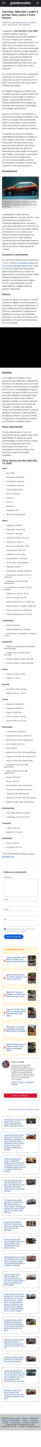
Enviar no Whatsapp (20, 1096)
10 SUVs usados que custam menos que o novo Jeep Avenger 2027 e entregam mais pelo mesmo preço (14, 1243)
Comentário (8, 877)
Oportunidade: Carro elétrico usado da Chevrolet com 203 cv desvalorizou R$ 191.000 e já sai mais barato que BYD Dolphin (14, 1279)
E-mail (6, 909)
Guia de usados (14, 1418)
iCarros (25, 854)
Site (5, 919)
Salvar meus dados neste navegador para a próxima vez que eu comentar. (21, 930)
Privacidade (29, 1109)
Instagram (29, 1082)
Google (5, 1422)
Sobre (14, 1109)
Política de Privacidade (11, 1420)
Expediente (33, 1418)
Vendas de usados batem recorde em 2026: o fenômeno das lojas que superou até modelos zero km (14, 1343)
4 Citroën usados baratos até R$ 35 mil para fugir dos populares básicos (14, 1359)
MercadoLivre (8, 857)
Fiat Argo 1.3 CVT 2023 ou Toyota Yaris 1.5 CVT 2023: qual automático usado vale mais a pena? (14, 1122)
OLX (32, 854)
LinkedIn (14, 1084)
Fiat (24, 22)
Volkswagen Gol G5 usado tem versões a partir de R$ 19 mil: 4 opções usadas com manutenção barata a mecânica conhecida (14, 1261)
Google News (15, 1422)
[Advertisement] (20, 347)
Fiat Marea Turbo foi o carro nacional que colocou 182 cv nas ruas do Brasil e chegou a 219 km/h (14, 1394)
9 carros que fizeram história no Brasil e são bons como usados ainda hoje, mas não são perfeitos (14, 1226)
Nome (6, 899)
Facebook (34, 1420)
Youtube (26, 1422)
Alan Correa (16, 22)
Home (10, 1109)
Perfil (13, 1082)
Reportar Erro (21, 1109)
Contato (20, 1082)
